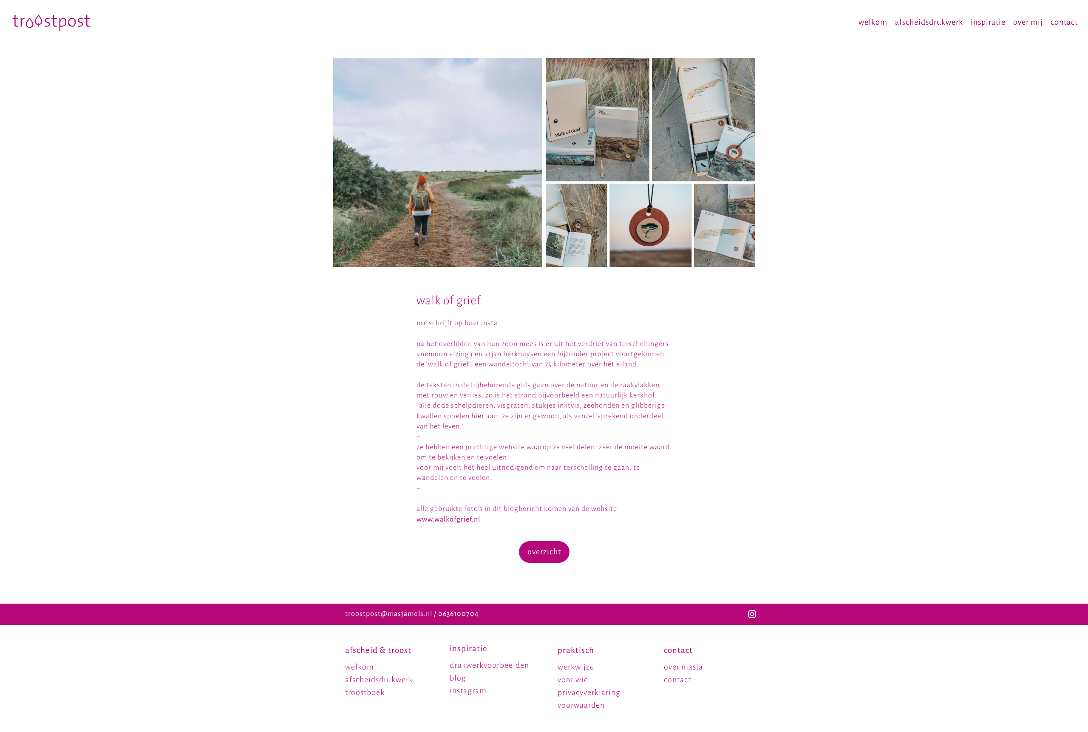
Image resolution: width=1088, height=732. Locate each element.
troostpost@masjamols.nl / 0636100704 (412, 614)
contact (1064, 22)
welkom (872, 22)
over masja (683, 667)
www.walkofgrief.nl (448, 519)
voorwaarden (581, 705)
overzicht (544, 552)
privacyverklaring (589, 692)
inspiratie (988, 22)
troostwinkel (368, 705)
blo (456, 678)
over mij (1028, 22)
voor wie (573, 679)
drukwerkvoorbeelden (489, 665)
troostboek (365, 692)
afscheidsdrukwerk (929, 22)
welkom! (361, 667)
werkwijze (576, 667)
